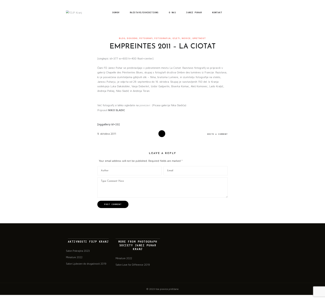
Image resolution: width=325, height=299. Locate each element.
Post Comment (113, 204)
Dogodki (132, 38)
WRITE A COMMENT (217, 134)
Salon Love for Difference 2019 (133, 264)
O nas (172, 12)
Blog (122, 38)
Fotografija (162, 38)
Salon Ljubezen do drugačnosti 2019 (86, 263)
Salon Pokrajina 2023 (78, 250)
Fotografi (146, 38)
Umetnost (199, 38)
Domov (116, 12)
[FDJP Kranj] (74, 12)
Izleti (176, 38)
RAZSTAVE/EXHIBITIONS (144, 12)
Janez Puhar (194, 12)
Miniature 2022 (74, 257)
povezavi (145, 105)
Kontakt (217, 12)
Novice (186, 38)
